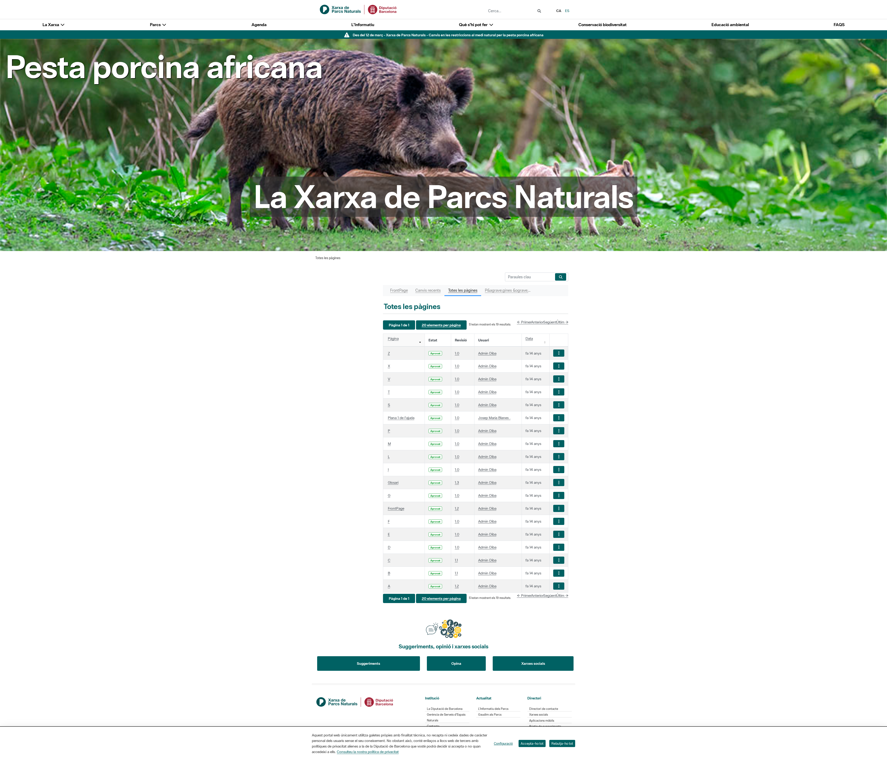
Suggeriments (368, 663)
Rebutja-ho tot (562, 743)
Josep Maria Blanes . (494, 417)
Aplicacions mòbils (541, 721)
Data (529, 338)
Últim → (562, 322)
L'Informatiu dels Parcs (493, 709)
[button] (399, 325)
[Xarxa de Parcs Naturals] (358, 9)
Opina (456, 663)
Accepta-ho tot (532, 743)
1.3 (457, 482)
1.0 (457, 353)
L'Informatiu (362, 24)
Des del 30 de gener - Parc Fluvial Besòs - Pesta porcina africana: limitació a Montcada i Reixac (448, 35)
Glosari (393, 482)
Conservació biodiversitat (602, 24)
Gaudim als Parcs (489, 715)
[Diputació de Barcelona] (355, 701)
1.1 (456, 560)
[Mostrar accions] (558, 353)
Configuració (503, 743)
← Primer (524, 322)
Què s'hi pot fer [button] (474, 24)
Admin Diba (487, 353)
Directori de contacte (543, 709)
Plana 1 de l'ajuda (401, 417)
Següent (549, 322)
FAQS (839, 24)
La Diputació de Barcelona (444, 709)
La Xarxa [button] (51, 24)
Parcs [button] (156, 24)
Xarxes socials (533, 663)
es (567, 10)
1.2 (457, 508)
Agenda (259, 24)
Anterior (537, 322)
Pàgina (393, 338)
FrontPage (396, 508)
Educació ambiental (730, 24)
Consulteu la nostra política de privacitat (368, 751)
